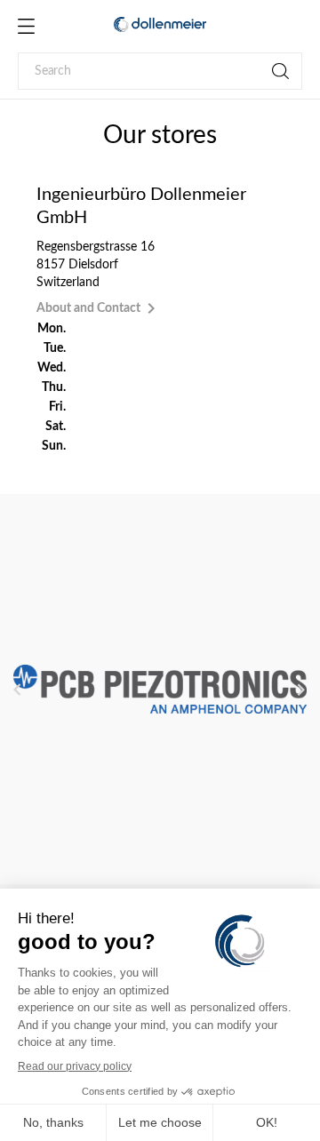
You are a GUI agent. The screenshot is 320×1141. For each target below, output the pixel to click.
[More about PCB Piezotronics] (160, 689)
